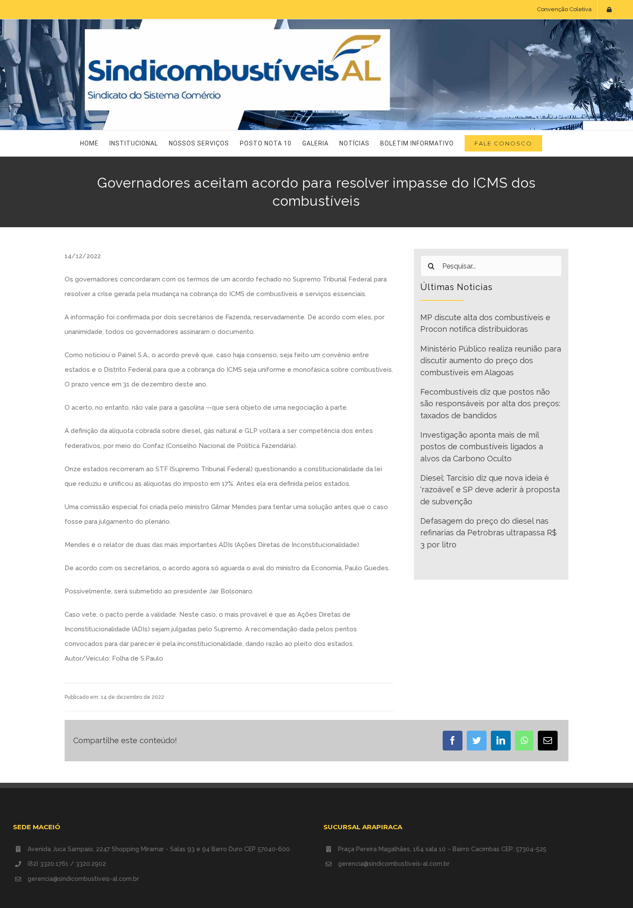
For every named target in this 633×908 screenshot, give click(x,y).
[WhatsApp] (524, 741)
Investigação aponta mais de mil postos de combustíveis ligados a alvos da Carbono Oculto (481, 446)
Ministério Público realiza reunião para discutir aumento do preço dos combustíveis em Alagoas (490, 360)
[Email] (548, 741)
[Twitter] (477, 741)
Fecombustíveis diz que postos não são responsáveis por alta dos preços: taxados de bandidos (490, 403)
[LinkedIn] (501, 741)
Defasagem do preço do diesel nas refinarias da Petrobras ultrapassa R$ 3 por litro (488, 532)
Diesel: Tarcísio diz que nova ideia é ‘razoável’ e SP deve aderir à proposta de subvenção (490, 489)
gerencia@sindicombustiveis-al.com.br (83, 878)
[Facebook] (453, 741)
